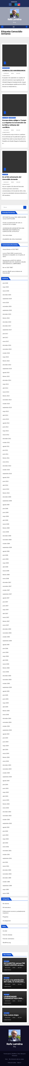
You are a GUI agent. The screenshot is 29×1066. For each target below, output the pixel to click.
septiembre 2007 (7, 594)
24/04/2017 (6, 182)
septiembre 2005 (7, 687)
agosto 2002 (6, 827)
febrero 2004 (6, 757)
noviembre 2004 (7, 722)
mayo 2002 (6, 839)
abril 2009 (5, 520)
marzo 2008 (6, 570)
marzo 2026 (6, 291)
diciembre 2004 (7, 718)
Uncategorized (7, 920)
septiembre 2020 (7, 310)
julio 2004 (5, 738)
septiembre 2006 (7, 640)
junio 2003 (5, 788)
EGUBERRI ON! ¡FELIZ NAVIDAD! (12, 239)
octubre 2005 (6, 683)
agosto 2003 (6, 780)
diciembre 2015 (7, 364)
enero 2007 (6, 625)
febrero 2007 (6, 621)
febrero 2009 (6, 528)
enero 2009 (6, 532)
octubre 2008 (6, 543)
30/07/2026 (8, 967)
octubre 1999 (6, 881)
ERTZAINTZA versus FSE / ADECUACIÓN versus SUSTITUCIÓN (14, 965)
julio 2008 (5, 555)
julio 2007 (5, 601)
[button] (24, 26)
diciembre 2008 (7, 535)
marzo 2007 (6, 617)
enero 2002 (6, 846)
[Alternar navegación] (13, 27)
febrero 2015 (6, 376)
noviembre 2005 (7, 679)
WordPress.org (7, 942)
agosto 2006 (6, 644)
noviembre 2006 (7, 633)
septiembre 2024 (7, 298)
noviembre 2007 (7, 586)
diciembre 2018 (7, 322)
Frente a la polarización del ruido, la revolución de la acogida (14, 982)
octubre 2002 (6, 819)
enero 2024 (6, 302)
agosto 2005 (6, 691)
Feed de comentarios (8, 938)
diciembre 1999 (7, 877)
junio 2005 (5, 699)
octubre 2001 (6, 854)
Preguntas (5, 916)
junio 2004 (5, 741)
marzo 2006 (6, 664)
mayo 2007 (6, 609)
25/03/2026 (8, 1017)
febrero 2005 (6, 710)
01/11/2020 (6, 130)
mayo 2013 (6, 411)
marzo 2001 (6, 866)
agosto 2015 (6, 372)
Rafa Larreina (14, 19)
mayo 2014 (6, 384)
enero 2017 (6, 341)
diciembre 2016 (7, 345)
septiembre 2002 (7, 823)
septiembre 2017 (7, 329)
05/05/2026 (8, 1000)
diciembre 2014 (7, 380)
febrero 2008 (6, 574)
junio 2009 (5, 512)
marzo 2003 (6, 800)
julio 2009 (5, 508)
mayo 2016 (6, 357)
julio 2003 (5, 784)
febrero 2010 (6, 493)
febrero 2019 (6, 318)
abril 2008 (5, 567)
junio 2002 (5, 835)
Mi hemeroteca (12, 117)
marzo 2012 (6, 434)
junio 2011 (5, 454)
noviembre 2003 (7, 769)
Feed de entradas (7, 934)
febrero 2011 (6, 458)
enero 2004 (6, 761)
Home (6, 1059)
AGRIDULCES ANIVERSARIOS (13, 71)
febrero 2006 (6, 668)
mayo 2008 (6, 563)
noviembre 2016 (7, 349)
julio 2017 (5, 333)
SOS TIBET (15, 249)
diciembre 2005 (7, 675)
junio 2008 (5, 559)
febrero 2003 (6, 804)
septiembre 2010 (7, 473)
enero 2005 (6, 714)
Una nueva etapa (7, 235)
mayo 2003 (6, 792)
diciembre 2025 (7, 294)
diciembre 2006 (7, 629)
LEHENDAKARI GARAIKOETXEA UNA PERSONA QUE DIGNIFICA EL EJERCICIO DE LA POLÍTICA (13, 230)
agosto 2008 (6, 551)
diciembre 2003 (7, 765)
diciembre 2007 (7, 582)
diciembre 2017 (7, 326)
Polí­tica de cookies (12, 1062)
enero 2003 (6, 808)
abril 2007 (5, 613)
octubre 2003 (6, 773)
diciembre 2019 (7, 314)
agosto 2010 (6, 477)
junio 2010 (5, 481)
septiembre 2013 (7, 407)
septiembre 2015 (7, 368)
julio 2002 (5, 831)
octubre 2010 (6, 469)
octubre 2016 (6, 353)
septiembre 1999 (7, 885)
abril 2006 (5, 660)
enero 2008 (6, 578)
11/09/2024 (6, 73)
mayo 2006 (6, 656)
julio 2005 (5, 695)
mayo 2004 (6, 745)
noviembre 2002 (7, 815)
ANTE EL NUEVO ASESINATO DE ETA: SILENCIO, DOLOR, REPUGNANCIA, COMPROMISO (14, 262)
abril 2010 (5, 485)
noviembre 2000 (7, 874)
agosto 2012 (6, 423)
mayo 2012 (6, 430)
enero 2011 (6, 462)
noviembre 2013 (7, 399)
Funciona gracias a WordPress (10, 1053)
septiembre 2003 (7, 776)
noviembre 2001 (7, 850)
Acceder (5, 931)
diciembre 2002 (7, 811)
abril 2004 (5, 749)
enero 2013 (6, 419)
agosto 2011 (6, 446)
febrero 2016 (6, 360)
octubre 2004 (6, 726)
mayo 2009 (6, 516)
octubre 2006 (6, 636)
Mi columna (5, 117)
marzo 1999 (6, 893)
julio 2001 (5, 862)
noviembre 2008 (7, 539)
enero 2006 (6, 671)
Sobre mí (19, 1062)
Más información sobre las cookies (16, 1059)
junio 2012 (5, 427)
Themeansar (14, 1055)
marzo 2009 (6, 524)
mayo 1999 (6, 889)
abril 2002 (5, 842)
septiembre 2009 (7, 500)
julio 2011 (5, 450)
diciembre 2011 (7, 438)
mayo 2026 (6, 287)
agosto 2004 (6, 734)
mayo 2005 (6, 703)
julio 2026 (5, 283)
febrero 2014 (6, 395)
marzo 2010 (6, 489)
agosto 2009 (6, 504)
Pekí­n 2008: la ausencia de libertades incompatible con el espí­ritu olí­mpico (14, 255)
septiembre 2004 (7, 730)
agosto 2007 (6, 598)
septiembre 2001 (7, 858)
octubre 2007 (6, 590)
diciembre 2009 (7, 497)
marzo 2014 (6, 392)
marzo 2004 (6, 753)
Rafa (12, 73)
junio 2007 (5, 605)
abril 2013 (5, 415)
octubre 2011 (6, 442)
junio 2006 (5, 652)
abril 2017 (5, 337)
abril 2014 (5, 388)
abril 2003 (5, 796)
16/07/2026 (8, 984)
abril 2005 (5, 706)
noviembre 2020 (7, 306)
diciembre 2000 (7, 870)
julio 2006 (5, 648)
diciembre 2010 (7, 465)
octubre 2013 (6, 403)
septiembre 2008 (7, 547)
